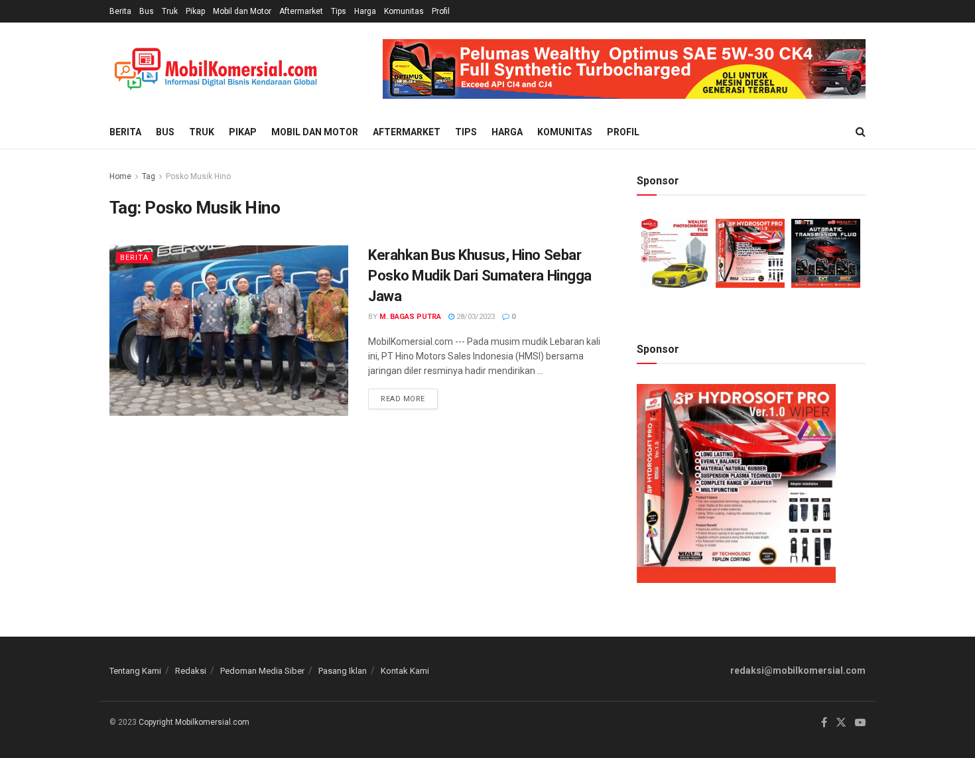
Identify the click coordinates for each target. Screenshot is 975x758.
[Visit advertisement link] (624, 69)
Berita (120, 11)
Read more (409, 396)
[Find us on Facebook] (824, 723)
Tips (338, 11)
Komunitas (404, 11)
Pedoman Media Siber (262, 671)
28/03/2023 (474, 316)
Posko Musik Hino (198, 176)
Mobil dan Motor (242, 11)
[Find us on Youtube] (860, 723)
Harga (365, 11)
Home (120, 176)
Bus (146, 11)
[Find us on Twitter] (841, 723)
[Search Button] (861, 132)
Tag (148, 176)
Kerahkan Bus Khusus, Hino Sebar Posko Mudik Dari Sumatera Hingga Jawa (480, 275)
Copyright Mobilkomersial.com (194, 722)
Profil (441, 11)
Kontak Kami (405, 671)
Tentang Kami (135, 671)
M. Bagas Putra (410, 316)
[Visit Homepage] (215, 69)
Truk (170, 11)
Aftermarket (301, 11)
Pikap (195, 11)
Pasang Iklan (342, 671)
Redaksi (190, 671)
